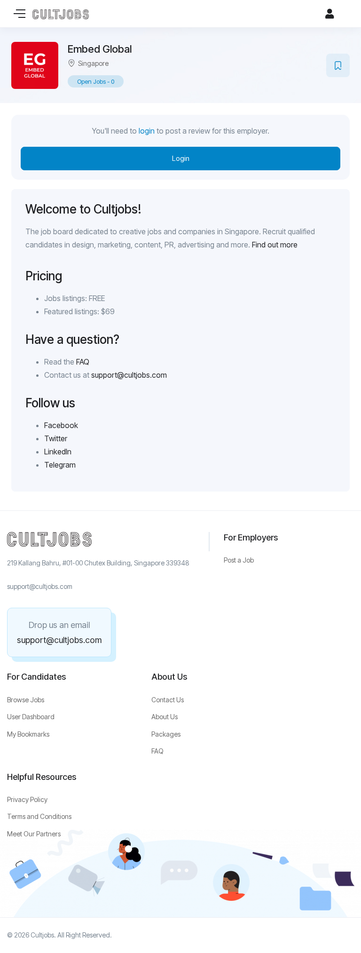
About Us (164, 717)
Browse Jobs (25, 700)
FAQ (82, 361)
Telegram (60, 464)
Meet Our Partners (34, 834)
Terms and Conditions (39, 816)
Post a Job (239, 560)
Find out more (275, 244)
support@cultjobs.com (129, 375)
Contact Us (167, 700)
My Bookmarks (28, 734)
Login (180, 158)
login (147, 130)
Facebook (61, 425)
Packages (165, 734)
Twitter (55, 438)
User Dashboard (31, 717)
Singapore (93, 63)
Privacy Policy (27, 799)
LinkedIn (57, 451)
